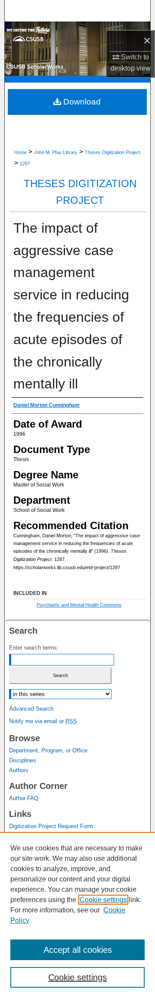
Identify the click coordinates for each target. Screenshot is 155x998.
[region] (77, 915)
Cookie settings (103, 899)
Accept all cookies (77, 950)
